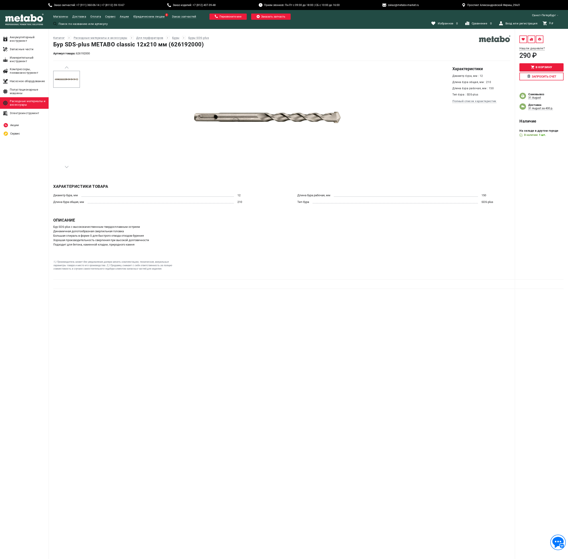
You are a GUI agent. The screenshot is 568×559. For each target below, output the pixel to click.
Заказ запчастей (184, 16)
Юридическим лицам (149, 16)
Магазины (60, 16)
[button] (66, 67)
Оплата (95, 16)
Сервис (110, 16)
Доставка (79, 16)
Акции (124, 16)
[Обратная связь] (558, 542)
